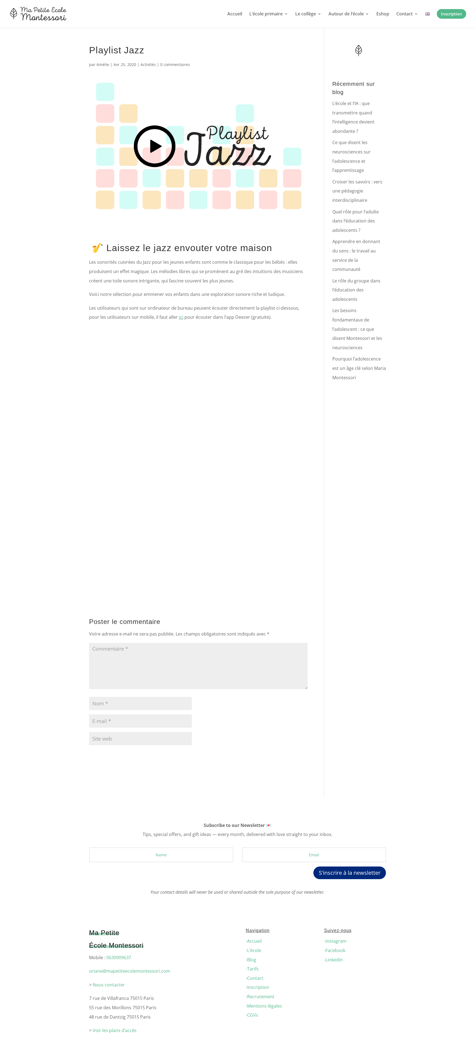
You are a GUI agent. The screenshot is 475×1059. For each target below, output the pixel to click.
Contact (404, 14)
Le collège (305, 14)
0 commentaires (175, 64)
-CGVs (252, 1015)
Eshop (382, 14)
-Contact (254, 978)
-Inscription (257, 987)
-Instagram (335, 941)
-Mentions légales (264, 1006)
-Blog (251, 960)
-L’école (253, 950)
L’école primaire (266, 14)
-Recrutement (260, 997)
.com (165, 971)
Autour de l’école (346, 14)
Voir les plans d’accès (115, 1030)
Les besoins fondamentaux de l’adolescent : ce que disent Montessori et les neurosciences (357, 328)
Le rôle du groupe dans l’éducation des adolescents (356, 290)
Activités (148, 64)
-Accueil (254, 941)
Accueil (234, 14)
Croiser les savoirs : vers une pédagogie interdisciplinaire (357, 191)
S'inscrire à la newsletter (349, 872)
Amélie (102, 64)
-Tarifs (252, 969)
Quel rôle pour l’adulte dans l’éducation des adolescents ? (355, 221)
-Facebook (334, 950)
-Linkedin (333, 960)
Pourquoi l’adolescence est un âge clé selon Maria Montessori (359, 368)
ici (181, 317)
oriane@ (97, 971)
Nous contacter (109, 985)
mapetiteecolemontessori (133, 971)
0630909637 (118, 958)
